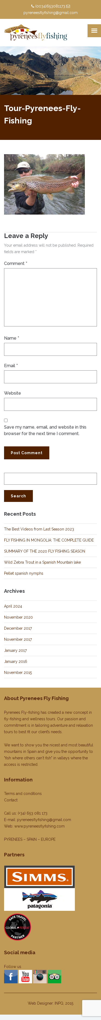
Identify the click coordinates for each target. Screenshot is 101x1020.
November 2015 (18, 672)
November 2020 (18, 617)
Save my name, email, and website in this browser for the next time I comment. (45, 430)
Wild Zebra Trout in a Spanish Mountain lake (42, 562)
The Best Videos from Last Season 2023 (39, 529)
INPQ (59, 1003)
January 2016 (15, 661)
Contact (11, 800)
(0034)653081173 (50, 6)
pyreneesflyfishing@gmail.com (50, 13)
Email (11, 365)
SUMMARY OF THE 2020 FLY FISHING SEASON (44, 551)
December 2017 (18, 628)
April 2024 (13, 606)
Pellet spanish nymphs (23, 573)
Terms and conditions (23, 793)
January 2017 (15, 650)
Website (12, 393)
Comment (15, 263)
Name (11, 338)
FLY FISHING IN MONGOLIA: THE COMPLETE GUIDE (49, 540)
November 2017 (18, 639)
